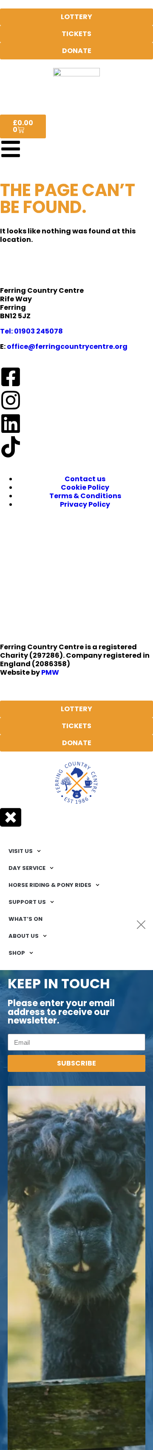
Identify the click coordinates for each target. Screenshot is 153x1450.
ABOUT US (23, 936)
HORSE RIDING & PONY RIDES (49, 885)
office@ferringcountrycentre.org (67, 346)
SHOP (16, 953)
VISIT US (20, 851)
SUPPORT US (27, 902)
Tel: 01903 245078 (31, 331)
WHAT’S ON (25, 919)
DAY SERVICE (26, 868)
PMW (50, 672)
